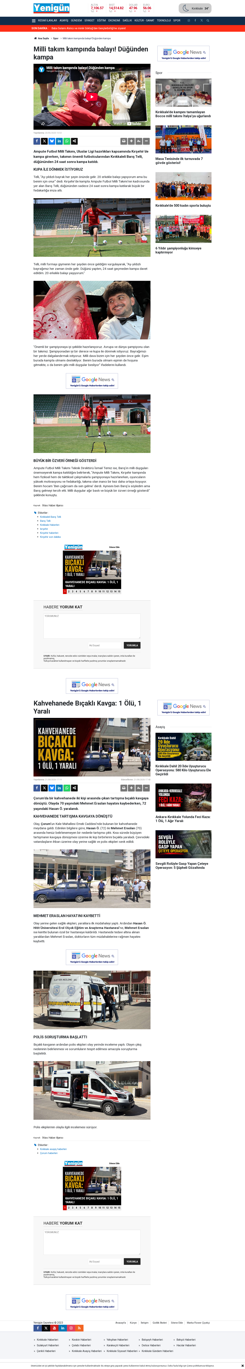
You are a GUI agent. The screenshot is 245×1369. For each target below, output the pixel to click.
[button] (131, 141)
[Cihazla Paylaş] (74, 141)
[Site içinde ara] (208, 20)
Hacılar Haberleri (186, 1345)
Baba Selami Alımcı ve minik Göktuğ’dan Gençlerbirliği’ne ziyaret (89, 28)
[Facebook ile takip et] (195, 20)
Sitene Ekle (177, 1322)
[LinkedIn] (59, 141)
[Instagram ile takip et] (71, 1328)
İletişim (144, 1322)
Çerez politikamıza (196, 1365)
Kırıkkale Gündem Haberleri (157, 1351)
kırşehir (44, 528)
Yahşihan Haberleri (117, 1339)
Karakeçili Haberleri (118, 1345)
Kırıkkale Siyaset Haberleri (122, 1351)
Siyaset (89, 20)
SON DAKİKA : (40, 28)
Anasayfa (121, 1322)
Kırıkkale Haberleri (49, 524)
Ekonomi (114, 20)
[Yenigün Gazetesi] (52, 8)
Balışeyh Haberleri (152, 1339)
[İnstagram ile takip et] (189, 20)
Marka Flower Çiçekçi (198, 1322)
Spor (176, 20)
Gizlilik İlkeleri (160, 1322)
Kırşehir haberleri (49, 532)
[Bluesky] (51, 141)
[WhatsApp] (67, 141)
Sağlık (127, 20)
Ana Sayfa (43, 38)
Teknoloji (164, 20)
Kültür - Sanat (144, 20)
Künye (133, 1322)
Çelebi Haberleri (81, 1345)
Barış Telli (45, 520)
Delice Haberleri (151, 1345)
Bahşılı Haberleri (186, 1339)
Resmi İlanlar (47, 20)
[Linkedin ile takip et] (62, 1328)
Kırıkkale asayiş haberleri (53, 1149)
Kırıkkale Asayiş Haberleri (87, 1351)
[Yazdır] (123, 141)
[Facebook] (37, 141)
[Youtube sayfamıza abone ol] (54, 1328)
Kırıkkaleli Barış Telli (50, 516)
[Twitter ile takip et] (201, 20)
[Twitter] (44, 141)
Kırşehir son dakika (50, 536)
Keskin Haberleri (81, 1339)
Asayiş (64, 20)
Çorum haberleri (49, 1153)
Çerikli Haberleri (46, 1351)
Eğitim (101, 20)
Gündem (76, 20)
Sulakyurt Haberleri (48, 1345)
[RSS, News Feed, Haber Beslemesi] (79, 1328)
